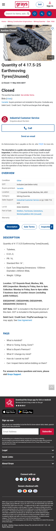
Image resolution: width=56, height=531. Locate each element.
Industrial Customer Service (28, 200)
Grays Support (14, 374)
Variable (5, 102)
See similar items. (28, 95)
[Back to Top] (51, 387)
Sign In (50, 6)
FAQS (41, 144)
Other (19, 181)
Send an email (28, 136)
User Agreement (25, 320)
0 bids (9, 99)
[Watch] (52, 28)
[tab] (12, 226)
